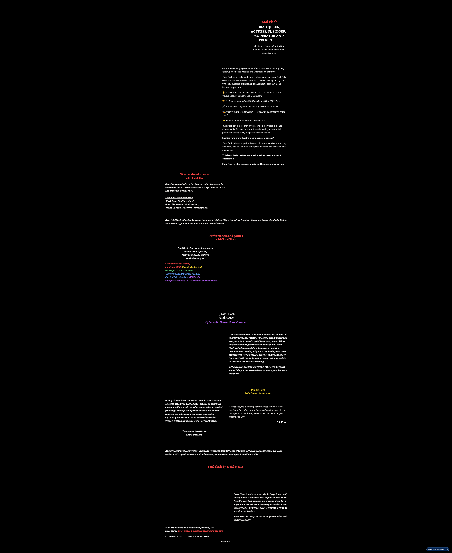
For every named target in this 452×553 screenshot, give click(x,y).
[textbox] (226, 276)
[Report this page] (447, 549)
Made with (432, 549)
